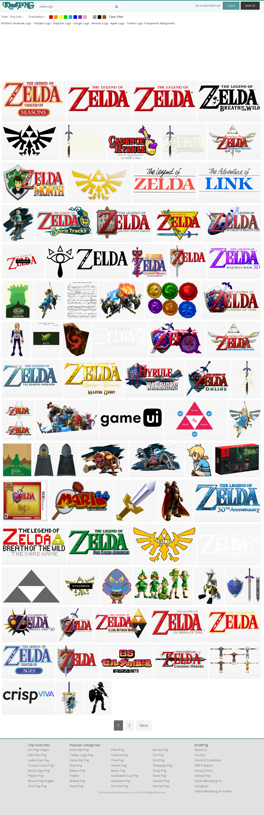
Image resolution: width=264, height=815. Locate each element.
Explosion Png (120, 781)
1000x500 (204, 563)
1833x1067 (10, 603)
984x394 (8, 395)
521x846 (91, 712)
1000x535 (43, 240)
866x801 (137, 276)
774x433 (70, 395)
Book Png (159, 776)
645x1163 (63, 712)
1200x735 (9, 200)
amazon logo (100, 23)
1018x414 (74, 563)
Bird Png (159, 760)
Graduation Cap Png (124, 776)
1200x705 (101, 640)
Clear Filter (116, 17)
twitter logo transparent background (150, 23)
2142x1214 (202, 520)
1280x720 (161, 240)
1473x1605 (10, 475)
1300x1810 (166, 520)
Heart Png (76, 786)
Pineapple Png (162, 765)
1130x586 (131, 395)
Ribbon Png (77, 771)
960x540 (8, 563)
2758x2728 (222, 475)
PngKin (74, 776)
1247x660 (42, 438)
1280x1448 (10, 240)
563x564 (69, 603)
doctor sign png (39, 771)
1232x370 (107, 438)
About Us (200, 750)
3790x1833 (107, 676)
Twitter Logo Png (81, 755)
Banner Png (161, 786)
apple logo (117, 23)
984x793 (8, 276)
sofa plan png (37, 755)
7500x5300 (87, 475)
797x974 (52, 276)
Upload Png (202, 776)
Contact (199, 755)
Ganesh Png (161, 781)
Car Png (158, 755)
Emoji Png (159, 771)
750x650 (68, 355)
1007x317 (9, 712)
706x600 (105, 317)
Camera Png (119, 755)
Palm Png (117, 750)
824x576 (56, 520)
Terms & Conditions (207, 760)
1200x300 (82, 276)
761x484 (74, 200)
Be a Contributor (208, 5)
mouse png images (41, 781)
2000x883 (204, 119)
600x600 (235, 438)
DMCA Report (203, 765)
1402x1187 (193, 395)
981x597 (170, 438)
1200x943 (67, 157)
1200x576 (158, 640)
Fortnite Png (119, 786)
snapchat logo (62, 23)
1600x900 (156, 355)
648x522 (63, 676)
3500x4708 (10, 438)
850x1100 (73, 317)
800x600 (139, 119)
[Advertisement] (108, 53)
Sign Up (250, 5)
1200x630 (208, 317)
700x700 (108, 603)
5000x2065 (215, 640)
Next (144, 725)
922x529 (8, 676)
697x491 (152, 317)
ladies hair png (38, 760)
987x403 (204, 200)
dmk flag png (37, 786)
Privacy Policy (203, 771)
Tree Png (117, 760)
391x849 (238, 395)
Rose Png (76, 765)
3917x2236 (141, 603)
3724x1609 (216, 276)
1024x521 (211, 240)
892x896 (232, 603)
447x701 (200, 603)
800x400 (175, 276)
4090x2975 (10, 317)
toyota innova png (41, 765)
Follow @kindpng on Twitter (213, 791)
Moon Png (118, 771)
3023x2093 (115, 157)
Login (231, 5)
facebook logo (22, 23)
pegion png (35, 776)
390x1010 (9, 355)
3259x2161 (215, 157)
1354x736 (9, 640)
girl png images (38, 750)
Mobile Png (77, 781)
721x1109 (41, 317)
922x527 (8, 119)
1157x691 (102, 240)
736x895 (192, 475)
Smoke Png (118, 765)
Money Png (160, 750)
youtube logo (42, 23)
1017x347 (161, 676)
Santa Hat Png (79, 760)
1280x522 (74, 119)
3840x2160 (66, 640)
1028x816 (168, 157)
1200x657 (136, 475)
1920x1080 (99, 355)
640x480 (8, 520)
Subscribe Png (79, 750)
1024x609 (9, 157)
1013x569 (139, 563)
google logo (81, 23)
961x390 (139, 200)
